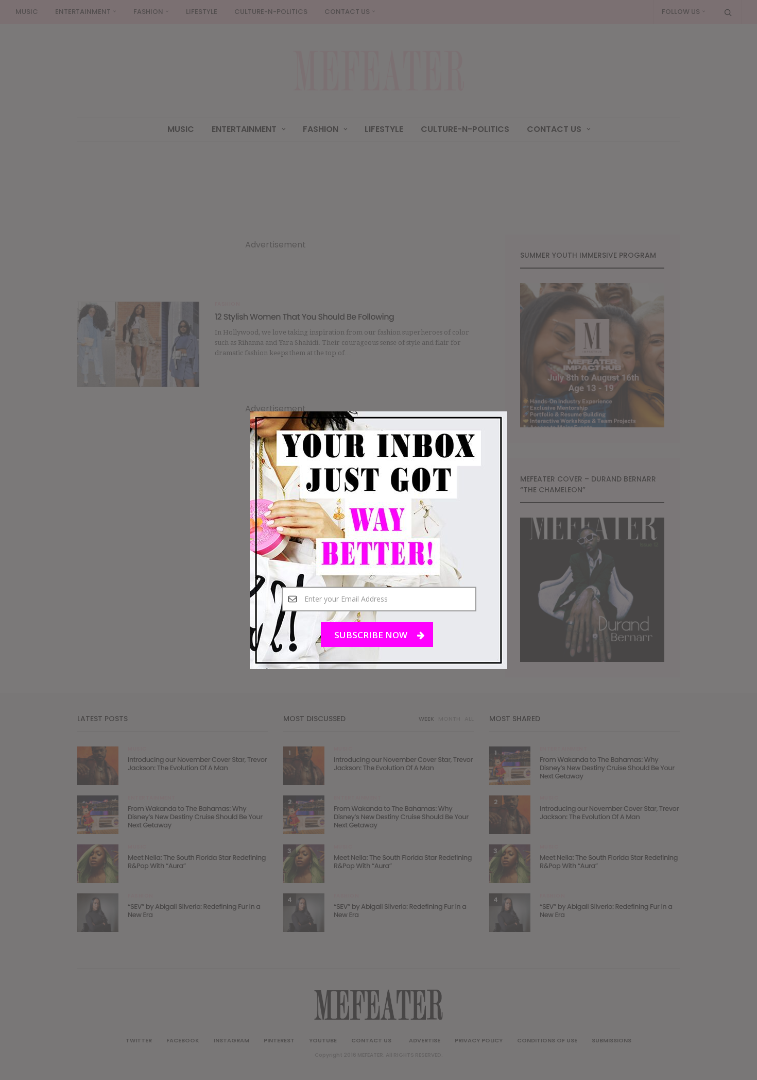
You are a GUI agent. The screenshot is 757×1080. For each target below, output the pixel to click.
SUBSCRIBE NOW (371, 634)
